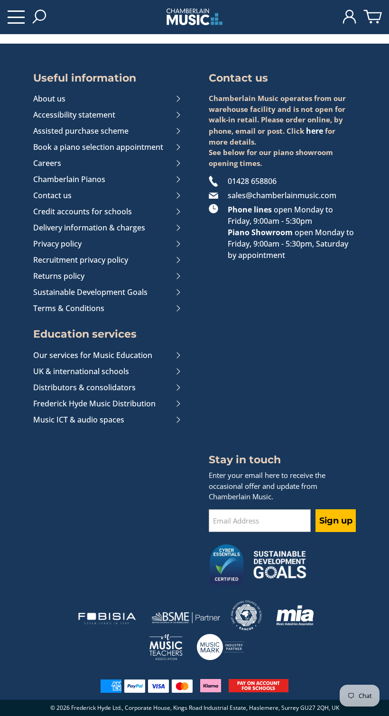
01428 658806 (252, 181)
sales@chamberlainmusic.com (282, 195)
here (314, 131)
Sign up (335, 520)
